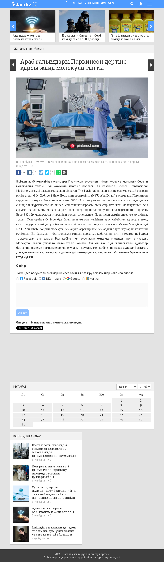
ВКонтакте (53, 278)
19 (62, 415)
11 (43, 410)
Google (75, 278)
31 (23, 424)
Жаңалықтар (23, 49)
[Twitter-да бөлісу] (47, 172)
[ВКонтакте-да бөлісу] (29, 172)
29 (121, 420)
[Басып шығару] (64, 172)
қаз (35, 2)
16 (141, 410)
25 (43, 420)
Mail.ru (94, 278)
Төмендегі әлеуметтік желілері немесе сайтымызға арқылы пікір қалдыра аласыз (74, 273)
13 (82, 410)
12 (62, 410)
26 (62, 420)
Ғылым (39, 49)
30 (141, 420)
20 (82, 415)
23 (141, 415)
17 (23, 415)
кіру (89, 273)
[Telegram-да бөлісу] (41, 172)
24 (23, 420)
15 (121, 410)
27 (82, 420)
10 (23, 410)
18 (43, 415)
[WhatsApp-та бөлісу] (58, 172)
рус (35, 5)
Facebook (30, 278)
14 (101, 410)
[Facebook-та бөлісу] (18, 172)
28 (101, 420)
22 (121, 415)
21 (101, 415)
